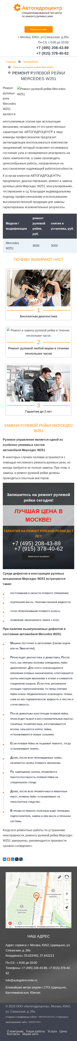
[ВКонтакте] (4, 859)
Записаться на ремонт (38, 556)
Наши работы (35, 1031)
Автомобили (30, 61)
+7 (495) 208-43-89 (52, 48)
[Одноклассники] (8, 859)
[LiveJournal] (21, 859)
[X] (17, 859)
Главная (11, 61)
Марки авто (30, 1034)
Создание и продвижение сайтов (21, 1017)
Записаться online (38, 29)
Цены (63, 1031)
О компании (15, 1031)
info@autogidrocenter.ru (21, 980)
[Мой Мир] (12, 859)
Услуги (52, 1031)
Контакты (13, 1034)
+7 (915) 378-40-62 (52, 53)
